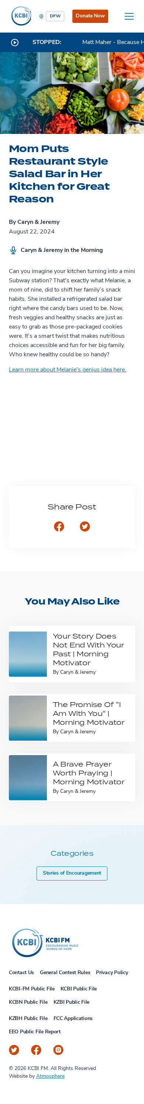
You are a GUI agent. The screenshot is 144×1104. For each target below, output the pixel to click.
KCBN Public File (28, 1002)
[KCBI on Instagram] (58, 1050)
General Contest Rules (65, 973)
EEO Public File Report (35, 1032)
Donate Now (90, 16)
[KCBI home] (20, 16)
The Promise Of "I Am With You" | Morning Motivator (88, 713)
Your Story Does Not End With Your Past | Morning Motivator (88, 649)
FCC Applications (73, 1018)
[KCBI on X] (14, 1050)
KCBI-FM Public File (32, 989)
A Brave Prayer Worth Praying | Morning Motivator (88, 772)
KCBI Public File (79, 989)
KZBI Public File (72, 1002)
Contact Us (21, 973)
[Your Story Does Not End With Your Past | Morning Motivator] (28, 654)
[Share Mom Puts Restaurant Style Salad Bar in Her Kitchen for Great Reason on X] (85, 527)
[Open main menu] (129, 16)
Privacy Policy (112, 973)
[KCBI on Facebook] (36, 1050)
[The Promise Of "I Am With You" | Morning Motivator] (28, 718)
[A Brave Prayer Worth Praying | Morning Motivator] (28, 777)
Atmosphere (50, 1076)
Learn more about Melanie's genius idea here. (67, 370)
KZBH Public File (28, 1018)
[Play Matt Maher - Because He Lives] (15, 42)
